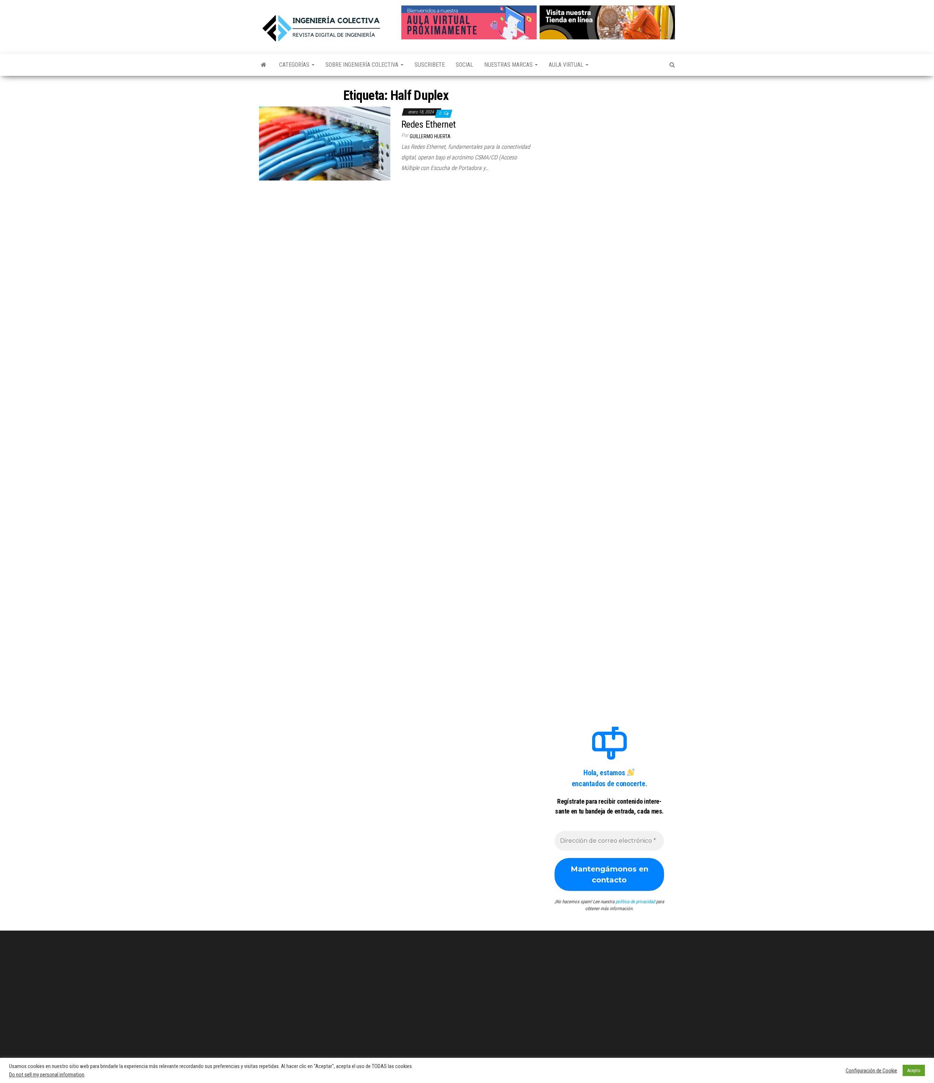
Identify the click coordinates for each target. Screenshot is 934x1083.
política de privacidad (635, 901)
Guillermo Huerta (430, 136)
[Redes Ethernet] (324, 143)
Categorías (295, 64)
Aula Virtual (567, 64)
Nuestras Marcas (509, 64)
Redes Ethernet (428, 124)
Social (464, 64)
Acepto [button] (914, 1070)
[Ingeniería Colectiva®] (264, 65)
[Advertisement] (609, 132)
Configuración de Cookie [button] (871, 1070)
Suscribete (429, 64)
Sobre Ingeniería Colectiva (362, 64)
